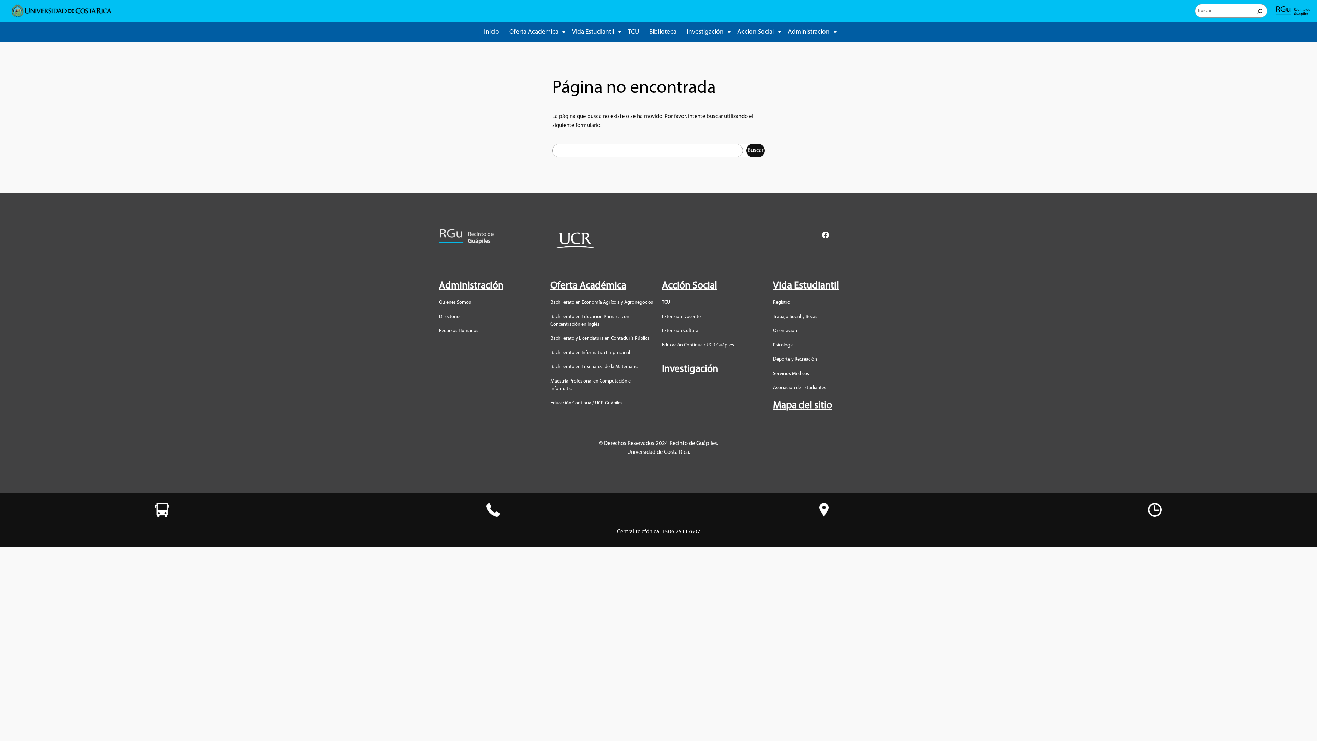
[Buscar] (1260, 11)
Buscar (755, 150)
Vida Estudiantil (593, 32)
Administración (809, 32)
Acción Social (755, 32)
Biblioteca (662, 32)
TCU (633, 32)
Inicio (491, 32)
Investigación (705, 32)
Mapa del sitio (802, 406)
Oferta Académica (533, 32)
